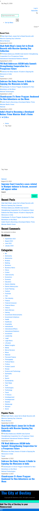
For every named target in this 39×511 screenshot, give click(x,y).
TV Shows (8, 395)
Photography (9, 359)
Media (7, 348)
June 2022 (8, 243)
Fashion (7, 291)
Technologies (10, 91)
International (4, 58)
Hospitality (8, 324)
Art (6, 253)
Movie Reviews (5, 41)
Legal (7, 338)
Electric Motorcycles (11, 286)
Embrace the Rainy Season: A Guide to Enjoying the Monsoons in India (17, 82)
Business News (10, 268)
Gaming (7, 312)
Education (8, 282)
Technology (8, 390)
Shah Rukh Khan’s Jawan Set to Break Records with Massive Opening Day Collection (16, 48)
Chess (7, 270)
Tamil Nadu (8, 383)
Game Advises (9, 310)
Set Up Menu (9, 22)
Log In (36, 8)
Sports (7, 378)
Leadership (8, 336)
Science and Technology (12, 371)
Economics (8, 277)
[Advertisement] (19, 147)
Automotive (8, 258)
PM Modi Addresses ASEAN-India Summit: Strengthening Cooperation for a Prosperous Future (18, 66)
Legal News (9, 341)
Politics (7, 364)
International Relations (15, 58)
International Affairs (11, 329)
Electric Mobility (10, 284)
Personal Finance (10, 357)
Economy (8, 279)
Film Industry (9, 298)
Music (7, 352)
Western (7, 406)
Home (7, 123)
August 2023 (9, 241)
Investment (8, 333)
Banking (7, 263)
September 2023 (10, 239)
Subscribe (34, 10)
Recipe (7, 369)
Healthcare (8, 322)
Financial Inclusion (11, 303)
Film (6, 296)
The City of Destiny (16, 493)
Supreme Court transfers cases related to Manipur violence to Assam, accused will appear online (19, 186)
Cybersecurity (9, 275)
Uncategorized (9, 397)
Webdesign (8, 404)
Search (3, 192)
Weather (7, 402)
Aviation (7, 260)
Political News (9, 362)
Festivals (8, 293)
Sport (6, 376)
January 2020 (9, 246)
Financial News (10, 305)
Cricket (7, 272)
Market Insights (10, 345)
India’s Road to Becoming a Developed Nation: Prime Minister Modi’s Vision (17, 113)
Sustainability (9, 381)
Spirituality (8, 373)
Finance (7, 300)
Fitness (7, 308)
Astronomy (8, 256)
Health (7, 319)
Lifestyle (8, 343)
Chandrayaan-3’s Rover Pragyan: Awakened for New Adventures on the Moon (19, 98)
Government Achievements (13, 315)
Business (8, 265)
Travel (2, 76)
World (7, 409)
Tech (6, 385)
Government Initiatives (12, 317)
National (25, 58)
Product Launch (10, 366)
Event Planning (9, 289)
